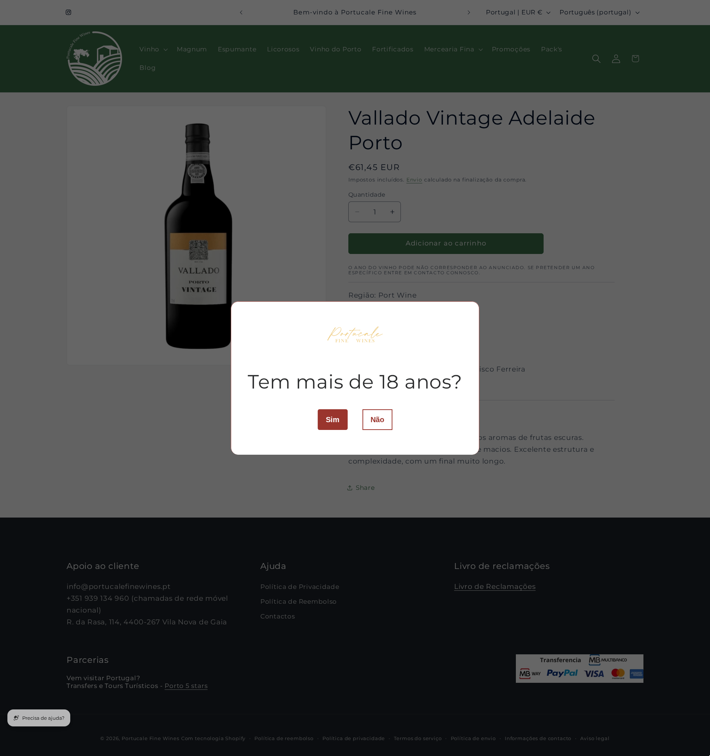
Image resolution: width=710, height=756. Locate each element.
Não (377, 419)
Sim (332, 419)
